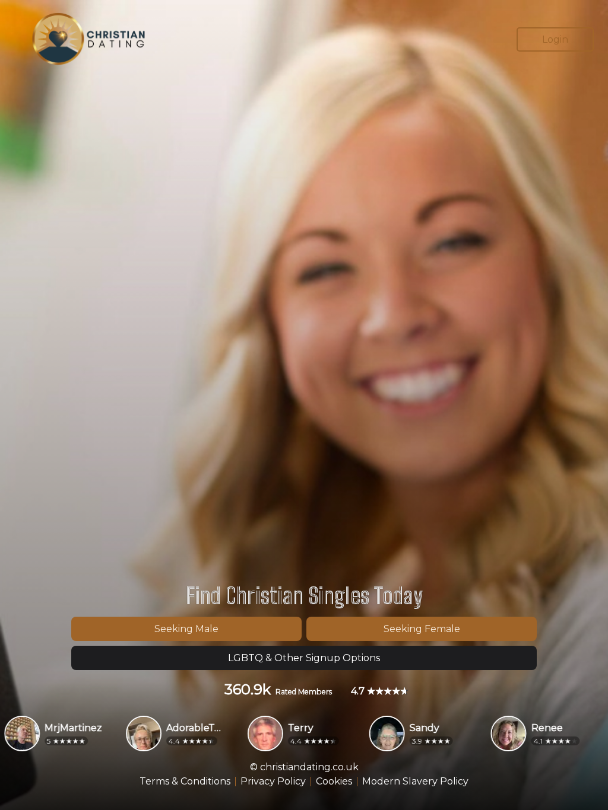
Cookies (334, 781)
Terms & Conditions (185, 781)
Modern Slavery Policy (415, 781)
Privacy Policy (273, 781)
